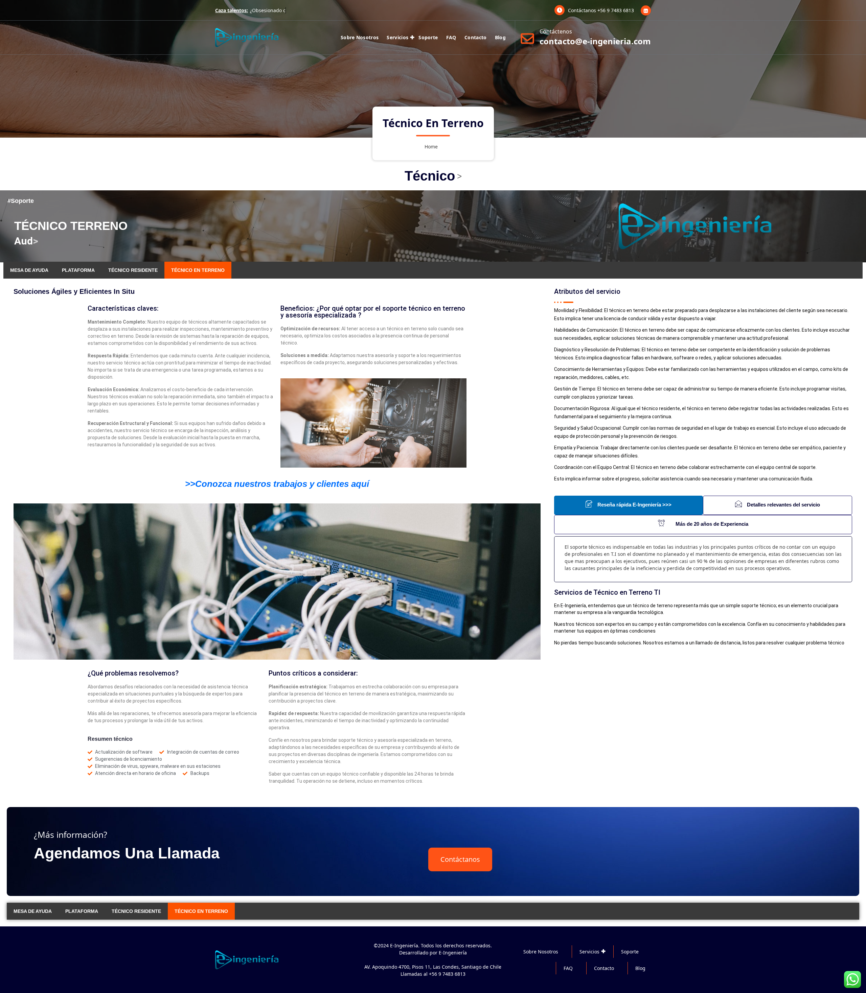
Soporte (428, 37)
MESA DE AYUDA (29, 270)
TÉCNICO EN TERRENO (198, 270)
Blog (500, 37)
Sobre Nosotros (360, 37)
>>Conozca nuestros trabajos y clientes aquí (277, 484)
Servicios (397, 37)
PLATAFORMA (78, 270)
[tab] (628, 505)
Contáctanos (460, 859)
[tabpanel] (703, 559)
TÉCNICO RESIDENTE (133, 270)
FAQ (451, 37)
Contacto (475, 37)
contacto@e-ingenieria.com (595, 41)
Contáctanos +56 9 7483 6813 (601, 10)
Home (431, 147)
